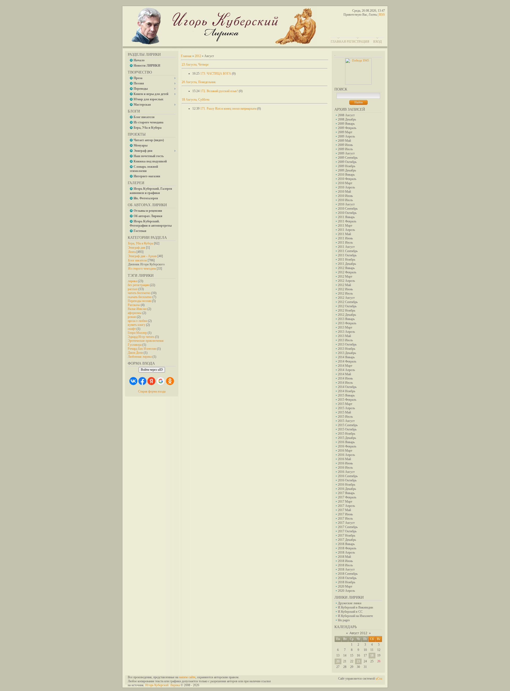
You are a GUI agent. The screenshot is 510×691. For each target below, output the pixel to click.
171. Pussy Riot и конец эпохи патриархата (228, 108)
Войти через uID (152, 370)
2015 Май (344, 412)
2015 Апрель (346, 408)
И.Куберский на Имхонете (355, 616)
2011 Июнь (345, 238)
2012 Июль (345, 293)
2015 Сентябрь (348, 425)
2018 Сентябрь (348, 574)
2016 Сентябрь (348, 476)
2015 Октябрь (347, 429)
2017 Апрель (346, 506)
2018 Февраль (347, 548)
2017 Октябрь (347, 531)
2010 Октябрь (347, 213)
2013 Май (344, 336)
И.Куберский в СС (350, 612)
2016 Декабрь (347, 489)
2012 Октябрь (347, 306)
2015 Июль (345, 416)
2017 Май (344, 510)
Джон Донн (135, 353)
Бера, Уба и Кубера (140, 243)
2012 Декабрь (347, 315)
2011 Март (345, 225)
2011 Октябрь (347, 255)
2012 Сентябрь (348, 302)
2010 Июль (345, 200)
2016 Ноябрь (346, 484)
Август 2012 (358, 633)
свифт (132, 329)
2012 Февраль (347, 272)
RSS (382, 14)
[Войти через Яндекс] (151, 381)
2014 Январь (346, 357)
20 (337, 661)
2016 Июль (345, 467)
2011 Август (346, 247)
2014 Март (345, 366)
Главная (338, 42)
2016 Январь (346, 442)
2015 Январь (346, 395)
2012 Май (344, 285)
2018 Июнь (345, 561)
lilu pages (344, 620)
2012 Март (345, 276)
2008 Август (346, 115)
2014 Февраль (347, 361)
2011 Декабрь (347, 264)
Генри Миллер (137, 333)
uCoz (379, 678)
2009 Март (345, 132)
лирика (132, 281)
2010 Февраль (347, 179)
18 (371, 655)
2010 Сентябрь (348, 208)
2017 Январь (346, 493)
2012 (198, 56)
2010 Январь (346, 174)
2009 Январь (346, 124)
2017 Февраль (347, 497)
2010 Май (344, 191)
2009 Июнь (345, 145)
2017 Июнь (345, 514)
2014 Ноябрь (346, 391)
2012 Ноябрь (346, 310)
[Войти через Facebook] (142, 381)
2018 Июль (345, 565)
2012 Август (346, 298)
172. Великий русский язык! (219, 91)
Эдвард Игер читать (141, 337)
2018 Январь (346, 544)
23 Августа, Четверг (195, 64)
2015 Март (345, 404)
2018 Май (344, 557)
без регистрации (138, 285)
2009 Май (344, 140)
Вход (377, 42)
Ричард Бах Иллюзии (142, 349)
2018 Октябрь (347, 578)
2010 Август (346, 204)
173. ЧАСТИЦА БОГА (215, 73)
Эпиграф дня (136, 247)
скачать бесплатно (140, 297)
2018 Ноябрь (346, 582)
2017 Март (345, 501)
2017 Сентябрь (348, 527)
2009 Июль (345, 149)
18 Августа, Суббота (195, 99)
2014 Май (344, 374)
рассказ (133, 289)
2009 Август (346, 153)
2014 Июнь (345, 378)
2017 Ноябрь (346, 535)
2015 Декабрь (347, 438)
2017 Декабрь (347, 540)
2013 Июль (345, 340)
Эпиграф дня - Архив (142, 256)
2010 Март (345, 183)
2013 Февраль (347, 323)
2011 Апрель (346, 230)
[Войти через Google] (160, 381)
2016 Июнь (345, 463)
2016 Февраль (347, 446)
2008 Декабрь (347, 119)
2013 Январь (346, 319)
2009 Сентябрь (348, 157)
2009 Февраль (347, 128)
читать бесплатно (139, 293)
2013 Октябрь (347, 344)
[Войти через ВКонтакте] (133, 381)
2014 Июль (345, 383)
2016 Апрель (346, 455)
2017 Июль (345, 518)
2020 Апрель (346, 591)
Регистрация (358, 42)
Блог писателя (137, 260)
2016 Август (346, 472)
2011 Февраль (347, 221)
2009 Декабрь (347, 170)
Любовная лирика (140, 357)
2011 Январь (346, 217)
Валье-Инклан (137, 309)
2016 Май (344, 459)
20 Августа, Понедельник (199, 82)
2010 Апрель (346, 187)
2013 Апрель (346, 332)
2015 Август (346, 421)
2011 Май (344, 234)
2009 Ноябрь (346, 166)
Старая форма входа (151, 391)
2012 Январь (346, 268)
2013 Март (345, 327)
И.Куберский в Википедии (355, 607)
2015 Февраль (347, 399)
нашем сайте (187, 677)
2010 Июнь (345, 196)
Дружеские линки (349, 603)
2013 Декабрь (347, 353)
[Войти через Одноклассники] (170, 381)
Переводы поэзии (139, 301)
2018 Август (346, 569)
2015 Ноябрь (346, 433)
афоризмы (135, 313)
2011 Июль (345, 242)
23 (358, 661)
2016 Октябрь (347, 480)
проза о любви (137, 321)
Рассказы (134, 305)
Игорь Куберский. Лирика (162, 685)
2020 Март (345, 586)
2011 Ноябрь (346, 259)
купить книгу (136, 325)
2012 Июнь (345, 289)
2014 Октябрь (347, 387)
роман (132, 317)
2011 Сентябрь (348, 251)
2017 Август (346, 523)
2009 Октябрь (347, 162)
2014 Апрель (346, 370)
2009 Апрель (346, 136)
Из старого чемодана (142, 268)
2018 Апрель (346, 552)
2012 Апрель (346, 281)
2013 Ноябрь (346, 349)
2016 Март (345, 450)
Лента (132, 252)
